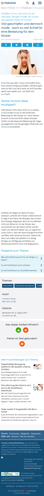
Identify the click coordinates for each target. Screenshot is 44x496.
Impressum (10, 486)
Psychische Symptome (24, 286)
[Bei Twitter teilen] (17, 45)
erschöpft (5, 94)
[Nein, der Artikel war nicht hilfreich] (25, 330)
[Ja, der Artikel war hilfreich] (18, 330)
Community (14, 433)
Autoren (15, 436)
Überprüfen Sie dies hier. (32, 468)
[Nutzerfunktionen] (33, 3)
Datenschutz (21, 486)
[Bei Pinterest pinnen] (27, 45)
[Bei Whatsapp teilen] (38, 45)
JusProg (20, 480)
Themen (11, 8)
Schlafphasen (26, 8)
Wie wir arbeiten (27, 436)
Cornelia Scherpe (9, 299)
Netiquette (36, 433)
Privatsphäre (32, 486)
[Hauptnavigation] (40, 3)
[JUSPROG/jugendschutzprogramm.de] (10, 474)
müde (20, 244)
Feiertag (9, 83)
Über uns (5, 436)
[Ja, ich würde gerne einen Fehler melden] (22, 344)
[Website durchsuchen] (28, 3)
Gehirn (10, 232)
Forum (4, 433)
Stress (4, 126)
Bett (10, 88)
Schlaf (3, 112)
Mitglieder (25, 433)
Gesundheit (7, 286)
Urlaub (22, 83)
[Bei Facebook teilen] (6, 45)
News (3, 8)
